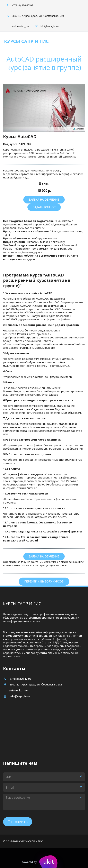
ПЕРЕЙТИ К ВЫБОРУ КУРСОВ (44, 581)
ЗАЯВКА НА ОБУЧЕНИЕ (44, 199)
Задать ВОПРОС (44, 207)
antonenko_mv (20, 26)
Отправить (18, 821)
